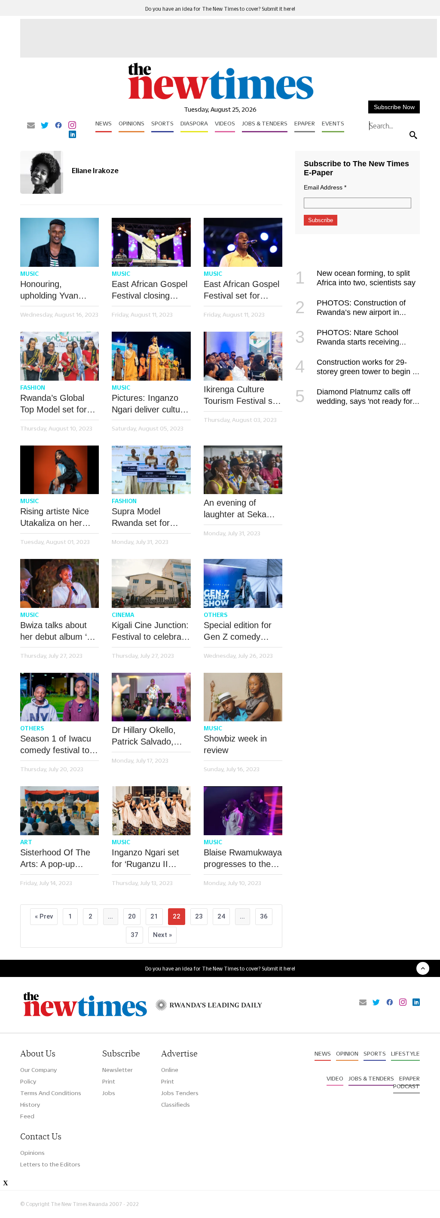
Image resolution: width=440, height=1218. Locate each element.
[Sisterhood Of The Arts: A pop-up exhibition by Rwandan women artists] (59, 810)
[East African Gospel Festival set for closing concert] (243, 242)
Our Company (38, 1069)
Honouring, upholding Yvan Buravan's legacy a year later (56, 290)
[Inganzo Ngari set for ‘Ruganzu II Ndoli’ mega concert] (151, 810)
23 (199, 916)
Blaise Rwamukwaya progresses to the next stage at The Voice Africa (243, 859)
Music (29, 273)
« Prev (44, 916)
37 (134, 935)
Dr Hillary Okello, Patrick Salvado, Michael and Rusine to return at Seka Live (149, 736)
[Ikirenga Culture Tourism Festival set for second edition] (243, 356)
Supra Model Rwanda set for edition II (141, 518)
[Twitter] (45, 126)
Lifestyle (405, 1053)
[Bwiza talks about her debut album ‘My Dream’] (59, 583)
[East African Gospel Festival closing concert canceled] (151, 242)
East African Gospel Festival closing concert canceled (149, 290)
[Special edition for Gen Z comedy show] (243, 583)
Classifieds (175, 1104)
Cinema (123, 614)
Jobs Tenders (180, 1093)
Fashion (32, 387)
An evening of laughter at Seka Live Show (235, 509)
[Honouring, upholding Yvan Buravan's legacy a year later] (59, 242)
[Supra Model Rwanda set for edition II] (151, 470)
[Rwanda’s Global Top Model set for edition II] (59, 356)
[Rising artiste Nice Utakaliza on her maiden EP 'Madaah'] (59, 470)
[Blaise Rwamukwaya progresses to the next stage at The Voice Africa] (243, 810)
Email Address (325, 187)
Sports (162, 123)
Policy (28, 1081)
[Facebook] (58, 126)
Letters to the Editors (50, 1164)
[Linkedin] (72, 135)
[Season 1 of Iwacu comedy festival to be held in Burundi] (59, 697)
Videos (225, 123)
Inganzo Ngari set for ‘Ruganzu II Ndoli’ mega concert (149, 859)
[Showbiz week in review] (243, 697)
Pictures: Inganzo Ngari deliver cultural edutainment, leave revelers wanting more (150, 404)
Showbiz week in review (235, 744)
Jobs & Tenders (264, 123)
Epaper (304, 123)
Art (26, 842)
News (103, 123)
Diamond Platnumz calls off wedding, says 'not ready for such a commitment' (353, 401)
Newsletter (117, 1069)
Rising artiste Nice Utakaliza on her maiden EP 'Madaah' (59, 518)
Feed (27, 1116)
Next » (162, 935)
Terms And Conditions (50, 1093)
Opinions (131, 123)
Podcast (406, 1086)
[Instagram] (72, 126)
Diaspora (194, 123)
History (30, 1104)
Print (108, 1081)
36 (264, 916)
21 (154, 916)
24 (221, 916)
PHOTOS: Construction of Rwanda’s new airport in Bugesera (350, 312)
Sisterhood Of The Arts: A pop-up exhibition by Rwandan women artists (55, 859)
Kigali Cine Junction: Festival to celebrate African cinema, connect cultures (150, 631)
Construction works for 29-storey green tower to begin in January (357, 371)
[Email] (31, 126)
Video (335, 1078)
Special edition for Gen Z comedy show (238, 631)
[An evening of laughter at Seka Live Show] (243, 470)
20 (132, 916)
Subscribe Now (394, 107)
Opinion (347, 1053)
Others (215, 614)
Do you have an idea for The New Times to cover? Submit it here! (220, 9)
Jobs (108, 1093)
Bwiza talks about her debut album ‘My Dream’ (59, 631)
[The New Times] (220, 99)
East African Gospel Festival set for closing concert (241, 290)
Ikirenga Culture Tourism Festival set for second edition (242, 396)
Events (333, 123)
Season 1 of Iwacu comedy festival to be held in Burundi (55, 745)
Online (169, 1069)
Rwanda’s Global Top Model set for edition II (53, 404)
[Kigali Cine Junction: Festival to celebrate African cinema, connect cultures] (151, 583)
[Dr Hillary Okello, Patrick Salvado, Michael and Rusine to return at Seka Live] (151, 697)
